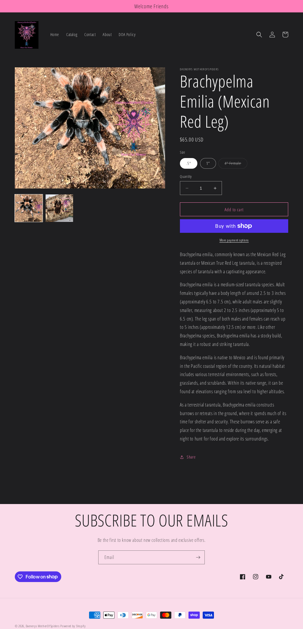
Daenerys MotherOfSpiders (43, 626)
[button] (259, 34)
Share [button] (191, 457)
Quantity (185, 176)
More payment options (234, 240)
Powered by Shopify (73, 626)
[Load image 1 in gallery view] (29, 208)
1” (208, 163)
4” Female (236, 164)
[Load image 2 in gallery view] (59, 208)
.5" (188, 163)
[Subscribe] (197, 557)
